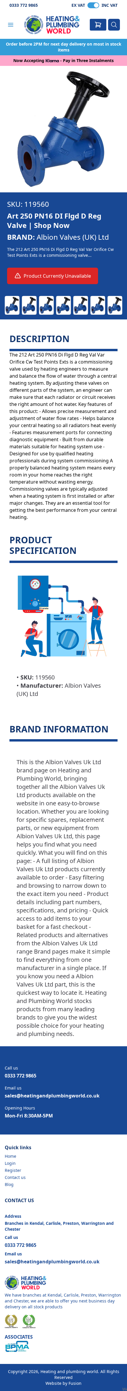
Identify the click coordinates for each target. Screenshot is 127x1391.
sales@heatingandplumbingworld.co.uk (52, 1095)
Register (13, 1170)
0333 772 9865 (23, 5)
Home (10, 1156)
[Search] (114, 25)
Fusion (75, 1383)
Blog (9, 1184)
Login (10, 1163)
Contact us (15, 1177)
